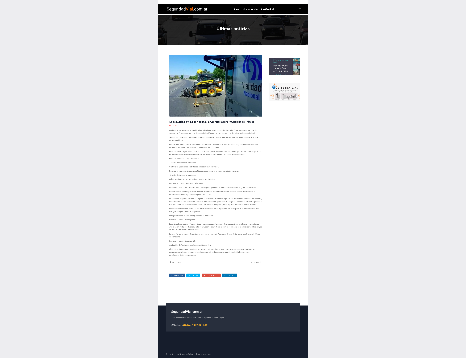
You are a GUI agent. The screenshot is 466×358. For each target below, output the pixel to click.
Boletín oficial (267, 9)
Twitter (194, 275)
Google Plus (212, 275)
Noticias (173, 125)
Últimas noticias (250, 9)
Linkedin (231, 275)
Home (237, 9)
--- (171, 322)
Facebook (178, 275)
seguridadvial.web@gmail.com (195, 325)
